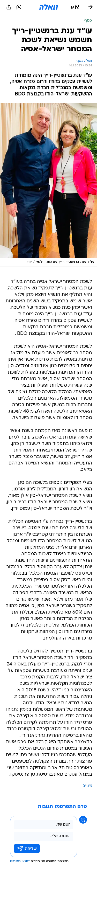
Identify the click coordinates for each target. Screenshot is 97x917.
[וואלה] (48, 7)
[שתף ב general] (9, 7)
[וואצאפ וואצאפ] (18, 7)
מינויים (87, 786)
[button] (75, 7)
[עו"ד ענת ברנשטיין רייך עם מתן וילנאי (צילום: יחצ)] (48, 185)
